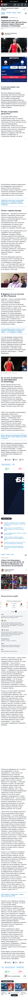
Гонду (10, 616)
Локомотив (21, 606)
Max (23, 459)
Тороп (2, 622)
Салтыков (16, 634)
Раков (8, 636)
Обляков (3, 624)
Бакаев (12, 634)
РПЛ (12, 554)
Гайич (20, 622)
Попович (22, 624)
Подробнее (16, 993)
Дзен (16, 459)
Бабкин (7, 633)
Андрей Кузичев (9, 569)
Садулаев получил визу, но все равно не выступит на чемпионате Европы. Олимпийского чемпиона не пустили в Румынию (12, 202)
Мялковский (3, 636)
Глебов (10, 624)
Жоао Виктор (7, 622)
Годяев (19, 633)
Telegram (9, 459)
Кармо (2, 625)
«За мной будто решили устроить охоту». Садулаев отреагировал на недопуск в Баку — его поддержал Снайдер (13, 330)
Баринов (14, 625)
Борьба (14, 12)
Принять (14, 995)
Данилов (17, 616)
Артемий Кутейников (11, 33)
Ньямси (8, 632)
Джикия (15, 632)
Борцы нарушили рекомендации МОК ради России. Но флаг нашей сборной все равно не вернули (14, 436)
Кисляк (6, 624)
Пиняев (12, 617)
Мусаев (5, 626)
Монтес (11, 632)
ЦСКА (7, 606)
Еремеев (11, 633)
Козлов (19, 625)
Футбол (8, 554)
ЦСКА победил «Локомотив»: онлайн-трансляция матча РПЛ (12, 895)
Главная (3, 12)
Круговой (16, 622)
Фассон (21, 632)
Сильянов (3, 616)
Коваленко (15, 633)
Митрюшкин (3, 632)
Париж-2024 (4, 17)
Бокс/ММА (9, 12)
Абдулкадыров (15, 624)
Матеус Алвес (4, 617)
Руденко (3, 634)
